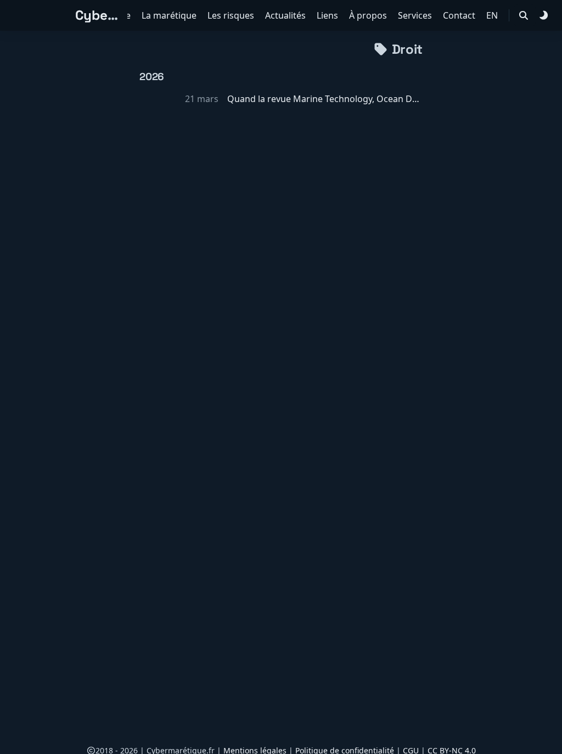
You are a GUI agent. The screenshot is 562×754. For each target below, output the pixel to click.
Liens (328, 15)
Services (416, 15)
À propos (369, 15)
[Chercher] (523, 15)
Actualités (286, 15)
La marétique (170, 15)
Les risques (231, 15)
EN (493, 15)
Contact (460, 15)
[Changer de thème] (543, 15)
